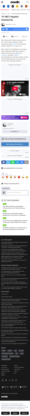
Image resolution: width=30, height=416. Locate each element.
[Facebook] (6, 380)
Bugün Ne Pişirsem (14, 356)
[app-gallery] (23, 387)
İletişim (3, 375)
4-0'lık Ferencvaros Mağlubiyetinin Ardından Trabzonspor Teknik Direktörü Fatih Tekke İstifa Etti (15, 221)
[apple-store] (5, 387)
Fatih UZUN (11, 24)
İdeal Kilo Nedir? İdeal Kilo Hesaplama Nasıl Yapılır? (13, 327)
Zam (15, 350)
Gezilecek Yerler (6, 359)
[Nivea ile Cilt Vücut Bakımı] (4, 6)
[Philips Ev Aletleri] (8, 6)
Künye (15, 371)
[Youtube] (12, 380)
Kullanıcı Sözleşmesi (19, 367)
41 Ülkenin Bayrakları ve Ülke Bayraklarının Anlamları (14, 337)
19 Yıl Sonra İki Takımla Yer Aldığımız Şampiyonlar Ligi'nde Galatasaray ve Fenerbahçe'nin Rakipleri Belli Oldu (14, 283)
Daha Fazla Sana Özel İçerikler (14, 144)
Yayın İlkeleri (17, 369)
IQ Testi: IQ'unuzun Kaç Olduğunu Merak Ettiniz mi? (14, 343)
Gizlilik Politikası (5, 369)
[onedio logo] (14, 397)
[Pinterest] (16, 380)
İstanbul (14, 44)
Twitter (3, 350)
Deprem (10, 350)
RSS (15, 373)
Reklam (3, 373)
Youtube (21, 350)
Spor (4, 204)
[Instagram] (2, 380)
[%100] (17, 6)
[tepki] (3, 177)
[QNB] (21, 6)
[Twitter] (9, 380)
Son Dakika (4, 356)
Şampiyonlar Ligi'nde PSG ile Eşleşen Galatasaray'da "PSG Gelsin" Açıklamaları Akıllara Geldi (14, 214)
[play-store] (14, 387)
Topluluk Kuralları (5, 371)
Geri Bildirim (4, 367)
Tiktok (21, 353)
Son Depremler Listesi (6, 296)
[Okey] (13, 6)
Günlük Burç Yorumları (7, 353)
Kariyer (16, 365)
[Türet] (26, 6)
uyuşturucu (4, 55)
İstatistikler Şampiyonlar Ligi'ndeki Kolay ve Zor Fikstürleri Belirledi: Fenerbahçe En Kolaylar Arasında (15, 228)
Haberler (3, 13)
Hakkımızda (4, 365)
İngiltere (16, 55)
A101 (17, 353)
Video (8, 13)
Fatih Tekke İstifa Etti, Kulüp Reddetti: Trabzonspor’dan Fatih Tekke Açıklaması (14, 207)
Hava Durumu (4, 294)
